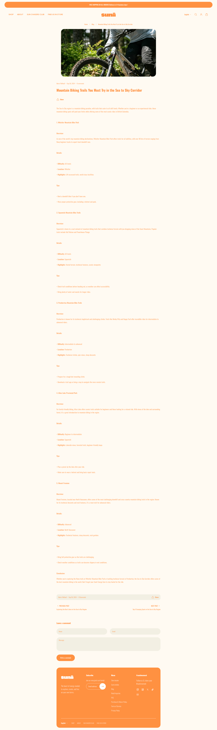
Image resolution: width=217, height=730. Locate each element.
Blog (93, 24)
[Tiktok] (152, 689)
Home (86, 24)
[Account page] (201, 14)
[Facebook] (142, 689)
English (63, 723)
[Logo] (108, 14)
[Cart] (206, 14)
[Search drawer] (195, 14)
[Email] (137, 694)
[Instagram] (137, 689)
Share (62, 99)
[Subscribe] (102, 686)
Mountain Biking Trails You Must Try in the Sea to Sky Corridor (115, 24)
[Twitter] (147, 689)
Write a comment (65, 657)
